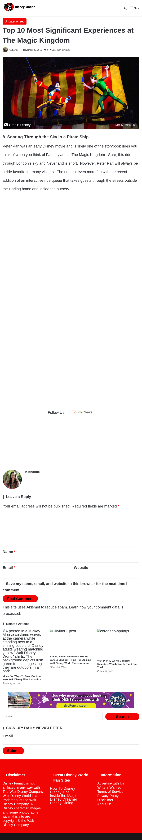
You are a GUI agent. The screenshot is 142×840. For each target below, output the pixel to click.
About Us (104, 804)
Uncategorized (15, 21)
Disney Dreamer (63, 799)
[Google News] (82, 412)
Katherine (14, 50)
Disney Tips (59, 792)
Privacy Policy (108, 796)
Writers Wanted (109, 787)
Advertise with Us (110, 783)
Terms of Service (110, 791)
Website (81, 567)
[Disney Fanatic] (19, 7)
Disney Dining (61, 803)
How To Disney (62, 788)
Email (9, 567)
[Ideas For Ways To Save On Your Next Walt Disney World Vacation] (24, 651)
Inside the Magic (63, 795)
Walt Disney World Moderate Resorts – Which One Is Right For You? (117, 664)
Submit (13, 751)
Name (9, 552)
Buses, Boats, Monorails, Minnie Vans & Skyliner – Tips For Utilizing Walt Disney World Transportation (70, 659)
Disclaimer (105, 800)
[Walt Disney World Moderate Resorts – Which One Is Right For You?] (118, 643)
